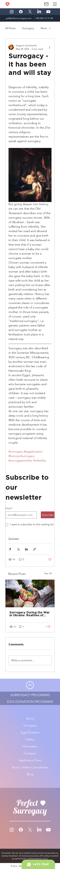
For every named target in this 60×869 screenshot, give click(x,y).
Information (30, 746)
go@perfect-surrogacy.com (19, 18)
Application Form (30, 760)
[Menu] (55, 4)
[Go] (30, 685)
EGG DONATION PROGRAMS (30, 702)
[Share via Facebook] (10, 549)
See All (48, 573)
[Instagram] (11, 11)
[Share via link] (34, 549)
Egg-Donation (30, 732)
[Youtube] (48, 11)
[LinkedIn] (39, 11)
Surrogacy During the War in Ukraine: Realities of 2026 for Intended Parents (30, 614)
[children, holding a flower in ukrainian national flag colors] (30, 593)
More (44, 28)
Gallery (30, 739)
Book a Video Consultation (30, 767)
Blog (30, 774)
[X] (30, 11)
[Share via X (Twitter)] (18, 549)
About (30, 718)
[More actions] (50, 47)
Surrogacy (28, 28)
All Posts (10, 28)
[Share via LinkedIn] (26, 549)
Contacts (30, 753)
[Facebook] (20, 11)
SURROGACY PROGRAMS (30, 695)
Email (9, 508)
